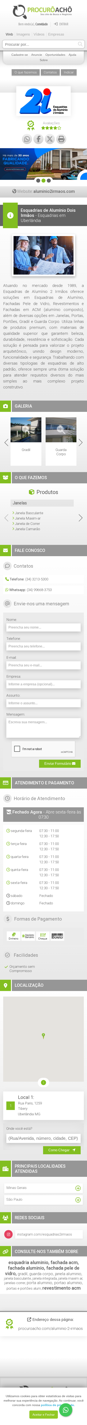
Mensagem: (15, 714)
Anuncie (36, 54)
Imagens (23, 34)
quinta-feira (19, 870)
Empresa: (13, 676)
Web (9, 34)
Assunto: (13, 695)
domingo (17, 903)
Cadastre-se (19, 54)
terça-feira (19, 844)
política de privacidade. (58, 1405)
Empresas (56, 34)
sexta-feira (19, 883)
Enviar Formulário (58, 763)
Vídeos (39, 34)
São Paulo (14, 1199)
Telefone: (13, 638)
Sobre (44, 60)
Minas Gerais (16, 1188)
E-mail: (11, 657)
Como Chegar (59, 1150)
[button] (43, 1036)
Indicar (69, 72)
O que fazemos (26, 72)
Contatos (50, 72)
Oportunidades (55, 54)
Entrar (63, 24)
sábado (16, 896)
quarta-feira (20, 857)
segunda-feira (21, 831)
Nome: (11, 619)
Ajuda (72, 54)
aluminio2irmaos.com (54, 191)
